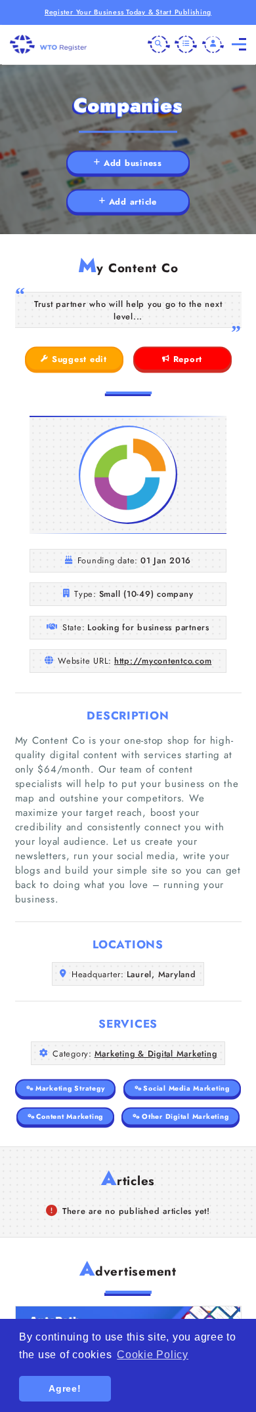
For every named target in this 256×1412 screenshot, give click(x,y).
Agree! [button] (65, 1388)
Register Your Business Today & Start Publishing (128, 12)
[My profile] (213, 44)
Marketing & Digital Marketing (156, 1053)
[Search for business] (159, 44)
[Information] (186, 44)
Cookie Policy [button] (152, 1354)
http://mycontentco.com (163, 661)
